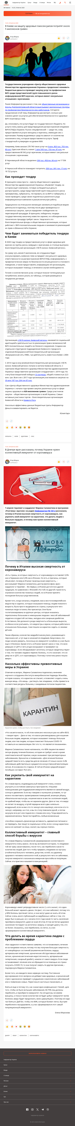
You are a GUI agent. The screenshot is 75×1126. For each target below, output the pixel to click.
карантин (23, 1035)
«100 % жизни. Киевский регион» (32, 340)
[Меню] (70, 2)
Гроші (29, 2)
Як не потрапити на (43, 14)
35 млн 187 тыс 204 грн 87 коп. (18, 380)
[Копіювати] (68, 38)
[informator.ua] (6, 2)
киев (16, 436)
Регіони (49, 2)
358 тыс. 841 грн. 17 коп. (56, 168)
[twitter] (37, 1109)
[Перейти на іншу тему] (60, 2)
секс (32, 436)
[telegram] (43, 1109)
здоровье (24, 436)
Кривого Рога (30, 400)
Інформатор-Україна (18, 2)
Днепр (7, 1035)
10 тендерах (40, 374)
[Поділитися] (63, 38)
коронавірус (34, 1035)
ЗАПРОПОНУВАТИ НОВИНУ (37, 1053)
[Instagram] (32, 1109)
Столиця (42, 2)
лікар (15, 1035)
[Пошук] (65, 2)
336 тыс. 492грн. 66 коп (47, 160)
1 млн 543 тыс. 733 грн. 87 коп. (48, 149)
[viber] (48, 1109)
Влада (35, 2)
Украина (8, 436)
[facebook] (27, 1109)
